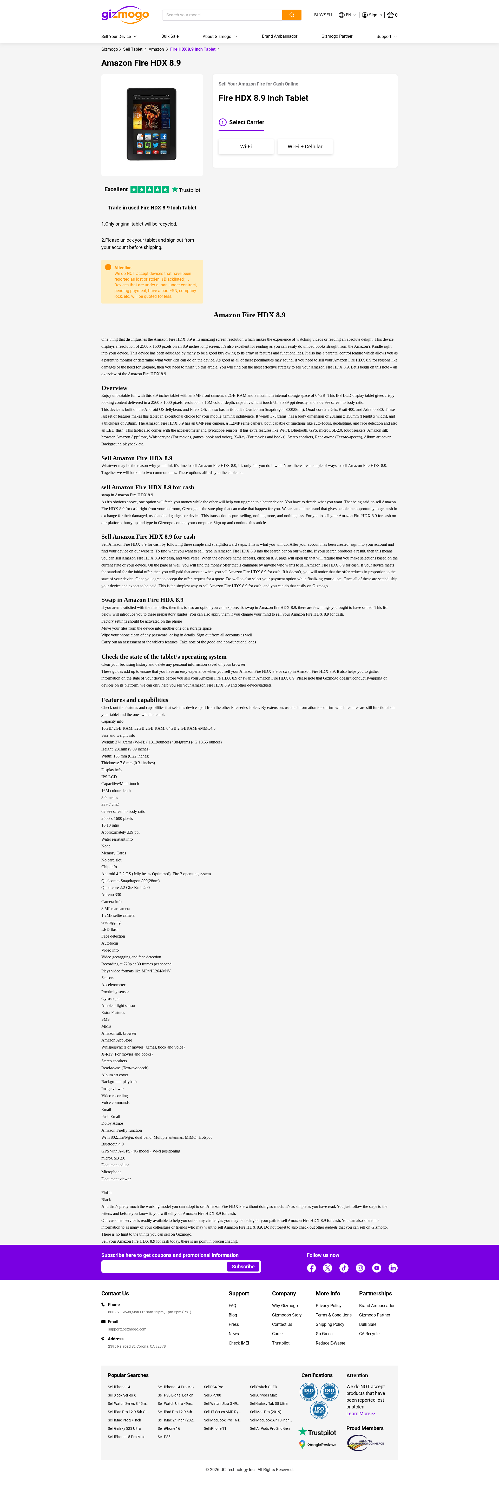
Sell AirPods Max (263, 1395)
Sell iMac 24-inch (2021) (177, 1420)
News (234, 1333)
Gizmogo (109, 49)
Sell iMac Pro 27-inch (124, 1420)
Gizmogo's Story (287, 1315)
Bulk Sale (170, 36)
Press (234, 1324)
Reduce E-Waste (330, 1343)
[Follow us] (311, 1268)
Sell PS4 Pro (213, 1387)
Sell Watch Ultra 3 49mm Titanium (223, 1403)
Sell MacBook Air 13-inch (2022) (271, 1420)
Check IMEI (239, 1343)
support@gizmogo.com (127, 1329)
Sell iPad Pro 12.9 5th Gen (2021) (129, 1412)
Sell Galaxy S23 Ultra (124, 1428)
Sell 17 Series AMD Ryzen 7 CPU (223, 1412)
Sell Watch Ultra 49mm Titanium (177, 1403)
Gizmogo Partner (336, 36)
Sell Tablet (133, 49)
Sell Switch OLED (263, 1387)
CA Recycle (369, 1333)
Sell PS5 (164, 1437)
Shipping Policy (330, 1324)
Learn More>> (360, 1413)
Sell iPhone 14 (119, 1387)
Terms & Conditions (334, 1315)
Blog (233, 1315)
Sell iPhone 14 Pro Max (176, 1387)
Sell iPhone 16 (169, 1428)
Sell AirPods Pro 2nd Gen (270, 1428)
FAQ (232, 1305)
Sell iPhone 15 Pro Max (126, 1437)
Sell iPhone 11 (215, 1428)
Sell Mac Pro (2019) (265, 1412)
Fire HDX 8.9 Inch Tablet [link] (193, 49)
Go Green (324, 1333)
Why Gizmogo (285, 1305)
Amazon (157, 49)
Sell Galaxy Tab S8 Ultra (269, 1403)
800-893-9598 (119, 1312)
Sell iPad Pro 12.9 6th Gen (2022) (177, 1412)
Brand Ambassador (279, 36)
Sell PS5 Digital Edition (175, 1395)
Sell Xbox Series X (122, 1395)
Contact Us (282, 1324)
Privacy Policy (329, 1305)
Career (278, 1333)
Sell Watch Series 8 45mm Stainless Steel (129, 1403)
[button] (348, 15)
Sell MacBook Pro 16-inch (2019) (223, 1420)
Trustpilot (281, 1343)
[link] (109, 49)
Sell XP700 (212, 1395)
